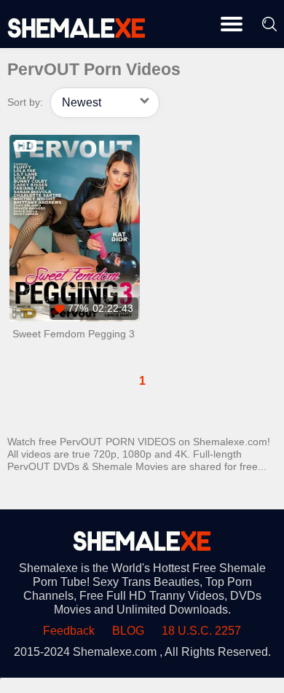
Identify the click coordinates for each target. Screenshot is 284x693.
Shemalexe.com (115, 652)
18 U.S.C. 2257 (201, 631)
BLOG (128, 631)
